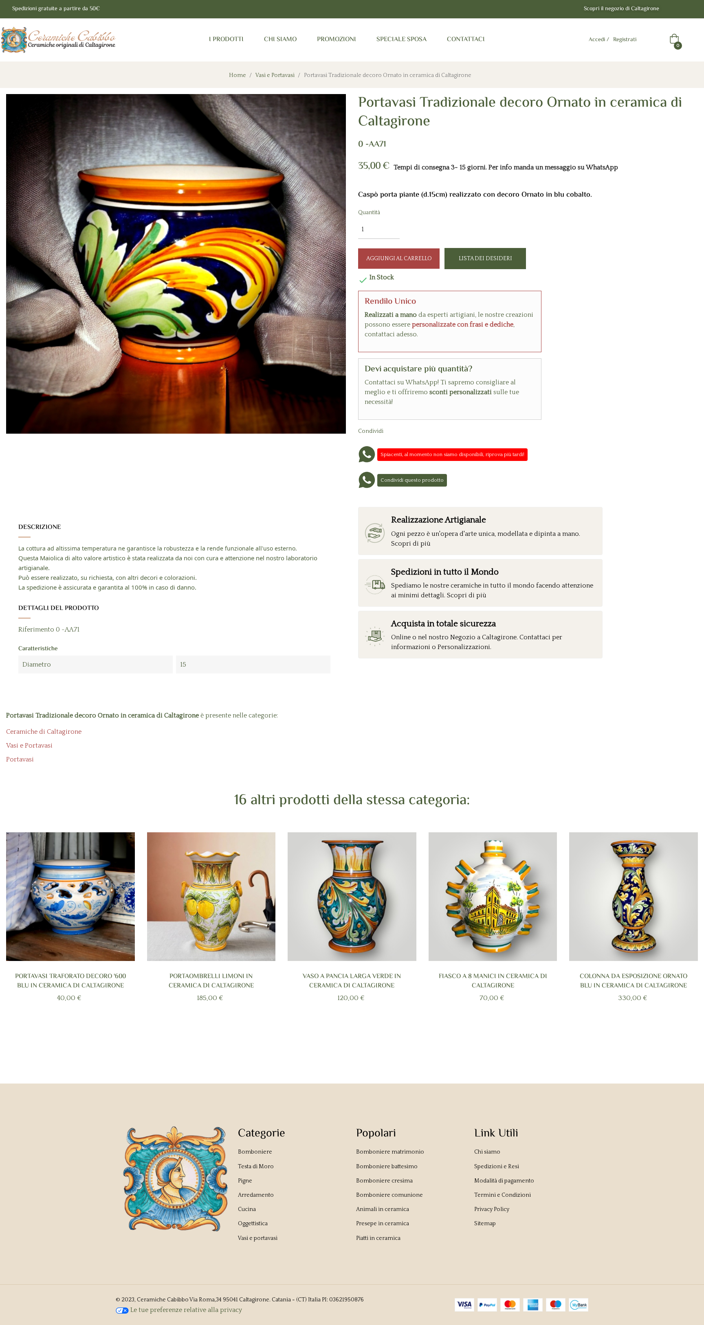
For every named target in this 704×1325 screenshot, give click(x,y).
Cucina (247, 1209)
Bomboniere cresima (384, 1181)
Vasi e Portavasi (29, 745)
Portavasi (20, 759)
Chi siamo (487, 1152)
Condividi (398, 431)
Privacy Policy (491, 1209)
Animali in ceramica (382, 1209)
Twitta (411, 431)
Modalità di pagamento (504, 1181)
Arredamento (256, 1195)
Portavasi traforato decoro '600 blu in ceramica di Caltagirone (70, 981)
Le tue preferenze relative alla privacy (185, 1310)
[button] (621, 9)
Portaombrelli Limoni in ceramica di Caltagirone (211, 981)
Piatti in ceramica (378, 1238)
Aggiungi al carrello (399, 258)
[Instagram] (688, 9)
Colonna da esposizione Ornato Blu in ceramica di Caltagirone (633, 981)
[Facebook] (672, 9)
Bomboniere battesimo (387, 1166)
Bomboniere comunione (389, 1195)
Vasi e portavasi (257, 1238)
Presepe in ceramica (382, 1223)
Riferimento (36, 629)
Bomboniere (255, 1152)
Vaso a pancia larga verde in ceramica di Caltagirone (352, 981)
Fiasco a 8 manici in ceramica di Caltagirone (493, 981)
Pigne (245, 1181)
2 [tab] (348, 1035)
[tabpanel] (70, 930)
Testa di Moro (256, 1166)
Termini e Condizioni (502, 1195)
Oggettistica (253, 1223)
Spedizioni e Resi (496, 1166)
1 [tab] (340, 1035)
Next (684, 936)
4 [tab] (364, 1035)
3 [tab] (356, 1035)
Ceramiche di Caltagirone (43, 731)
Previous (19, 936)
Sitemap (485, 1223)
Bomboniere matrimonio (390, 1152)
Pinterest (424, 431)
